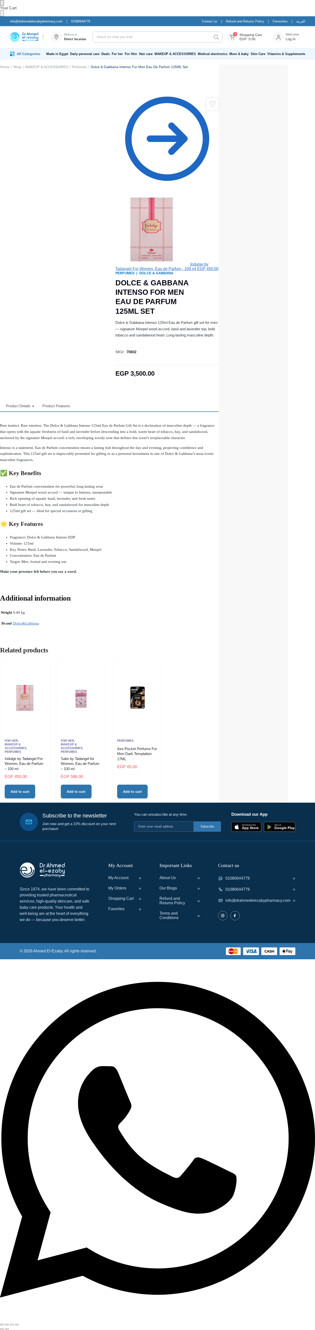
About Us (167, 878)
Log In (291, 39)
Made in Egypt (57, 54)
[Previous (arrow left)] (2, 1329)
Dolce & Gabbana (156, 273)
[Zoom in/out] (2, 1324)
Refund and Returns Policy (245, 21)
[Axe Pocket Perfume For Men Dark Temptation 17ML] (138, 697)
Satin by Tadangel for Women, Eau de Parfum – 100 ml (80, 764)
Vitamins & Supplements (286, 54)
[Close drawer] (2, 13)
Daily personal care (84, 54)
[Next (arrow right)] (7, 1329)
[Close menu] (2, 3)
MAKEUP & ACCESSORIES (175, 54)
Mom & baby (239, 54)
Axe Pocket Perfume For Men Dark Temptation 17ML (137, 754)
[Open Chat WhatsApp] (157, 1319)
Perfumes (79, 67)
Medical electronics (212, 54)
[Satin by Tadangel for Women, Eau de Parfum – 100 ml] (81, 697)
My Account (118, 878)
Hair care (146, 54)
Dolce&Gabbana (26, 623)
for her (11, 740)
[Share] (12, 1324)
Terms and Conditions (168, 915)
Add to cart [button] (20, 792)
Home (4, 67)
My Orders (117, 888)
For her (117, 54)
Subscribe (207, 826)
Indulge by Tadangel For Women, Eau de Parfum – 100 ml (24, 764)
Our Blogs (168, 888)
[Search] (216, 37)
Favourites (280, 21)
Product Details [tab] (18, 406)
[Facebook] (235, 915)
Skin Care (258, 54)
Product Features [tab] (56, 406)
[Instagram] (222, 915)
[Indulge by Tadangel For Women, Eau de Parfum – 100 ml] (25, 697)
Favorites (116, 909)
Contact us (209, 21)
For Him (131, 54)
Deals (105, 54)
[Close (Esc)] (17, 1324)
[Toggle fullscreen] (7, 1324)
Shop (17, 67)
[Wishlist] (212, 104)
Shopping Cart (121, 898)
